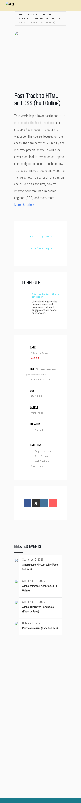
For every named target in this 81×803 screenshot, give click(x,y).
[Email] (53, 503)
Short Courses (25, 18)
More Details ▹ (24, 204)
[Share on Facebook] (27, 503)
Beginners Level (50, 14)
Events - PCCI (33, 14)
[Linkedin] (44, 503)
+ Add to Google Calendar (41, 236)
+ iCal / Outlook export (41, 248)
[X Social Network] (36, 503)
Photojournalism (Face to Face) (40, 628)
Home (21, 14)
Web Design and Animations (47, 18)
